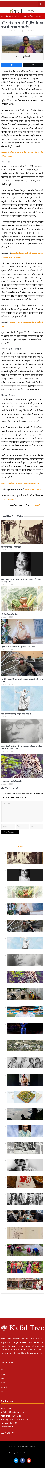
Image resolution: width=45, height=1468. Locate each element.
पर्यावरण (3, 1383)
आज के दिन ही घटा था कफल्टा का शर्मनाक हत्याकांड (20, 483)
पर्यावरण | (32, 16)
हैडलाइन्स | (10, 16)
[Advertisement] (22, 1306)
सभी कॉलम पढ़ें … (22, 846)
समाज (2, 1378)
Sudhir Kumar (14, 31)
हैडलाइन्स (3, 1374)
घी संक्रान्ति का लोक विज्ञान (10, 614)
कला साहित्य (4, 1387)
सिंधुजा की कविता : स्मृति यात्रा (11, 547)
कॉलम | (18, 16)
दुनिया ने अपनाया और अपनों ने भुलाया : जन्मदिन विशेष (18, 647)
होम (2, 1370)
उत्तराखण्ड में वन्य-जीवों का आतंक (12, 781)
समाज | (25, 16)
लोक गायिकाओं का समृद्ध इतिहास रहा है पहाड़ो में (16, 714)
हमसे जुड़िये (4, 1391)
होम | (3, 16)
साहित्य (39, 16)
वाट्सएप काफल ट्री (9, 499)
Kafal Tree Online (32, 489)
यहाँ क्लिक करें (34, 505)
